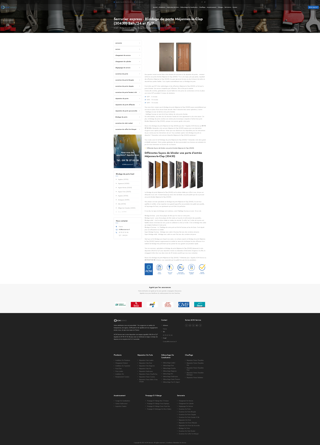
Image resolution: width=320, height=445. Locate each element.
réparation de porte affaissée (125, 105)
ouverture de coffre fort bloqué (125, 129)
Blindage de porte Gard (144, 28)
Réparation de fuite (145, 355)
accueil (155, 7)
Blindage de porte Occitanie (128, 28)
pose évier (118, 369)
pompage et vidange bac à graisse (158, 401)
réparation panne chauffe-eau (148, 374)
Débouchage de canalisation (167, 356)
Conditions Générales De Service (176, 443)
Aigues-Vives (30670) (124, 192)
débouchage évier (168, 366)
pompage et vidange (153, 395)
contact (235, 7)
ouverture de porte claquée (124, 86)
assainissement (211, 7)
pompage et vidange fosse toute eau (158, 406)
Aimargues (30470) (123, 200)
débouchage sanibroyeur (170, 377)
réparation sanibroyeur (146, 371)
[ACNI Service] (9, 7)
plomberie (162, 7)
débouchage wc (168, 374)
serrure (117, 49)
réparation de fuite (173, 7)
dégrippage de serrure (122, 68)
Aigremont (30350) (123, 183)
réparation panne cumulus (147, 377)
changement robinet (121, 363)
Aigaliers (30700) (123, 179)
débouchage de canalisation (188, 7)
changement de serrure (123, 55)
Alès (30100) (122, 204)
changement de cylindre (123, 61)
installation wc (119, 374)
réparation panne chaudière (195, 360)
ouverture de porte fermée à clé (126, 92)
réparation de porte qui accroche (126, 111)
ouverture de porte (121, 74)
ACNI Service (149, 443)
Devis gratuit (313, 7)
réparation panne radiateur (195, 378)
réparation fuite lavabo (146, 360)
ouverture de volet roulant (124, 123)
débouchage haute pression (171, 379)
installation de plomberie (122, 360)
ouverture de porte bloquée (124, 80)
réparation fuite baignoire (147, 366)
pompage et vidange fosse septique (158, 404)
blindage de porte (121, 117)
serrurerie (228, 7)
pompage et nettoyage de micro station (159, 409)
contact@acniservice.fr (170, 342)
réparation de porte (121, 98)
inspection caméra (120, 406)
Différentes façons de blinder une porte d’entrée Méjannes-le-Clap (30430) (170, 148)
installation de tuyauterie (122, 366)
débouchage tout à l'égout (171, 382)
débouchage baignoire (170, 371)
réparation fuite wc (145, 369)
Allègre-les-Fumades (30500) (126, 208)
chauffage (202, 7)
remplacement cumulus (122, 377)
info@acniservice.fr (127, 164)
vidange (220, 7)
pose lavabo (119, 371)
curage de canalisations (122, 401)
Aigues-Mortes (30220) (125, 188)
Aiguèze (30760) (123, 196)
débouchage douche (169, 368)
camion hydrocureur (121, 404)
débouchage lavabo (169, 363)
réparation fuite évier (145, 363)
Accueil (116, 28)
